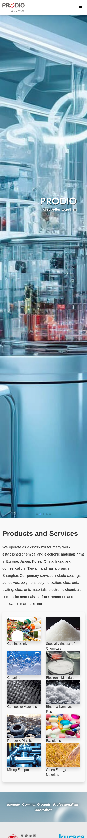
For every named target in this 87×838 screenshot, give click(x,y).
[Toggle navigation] (80, 8)
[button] (37, 514)
